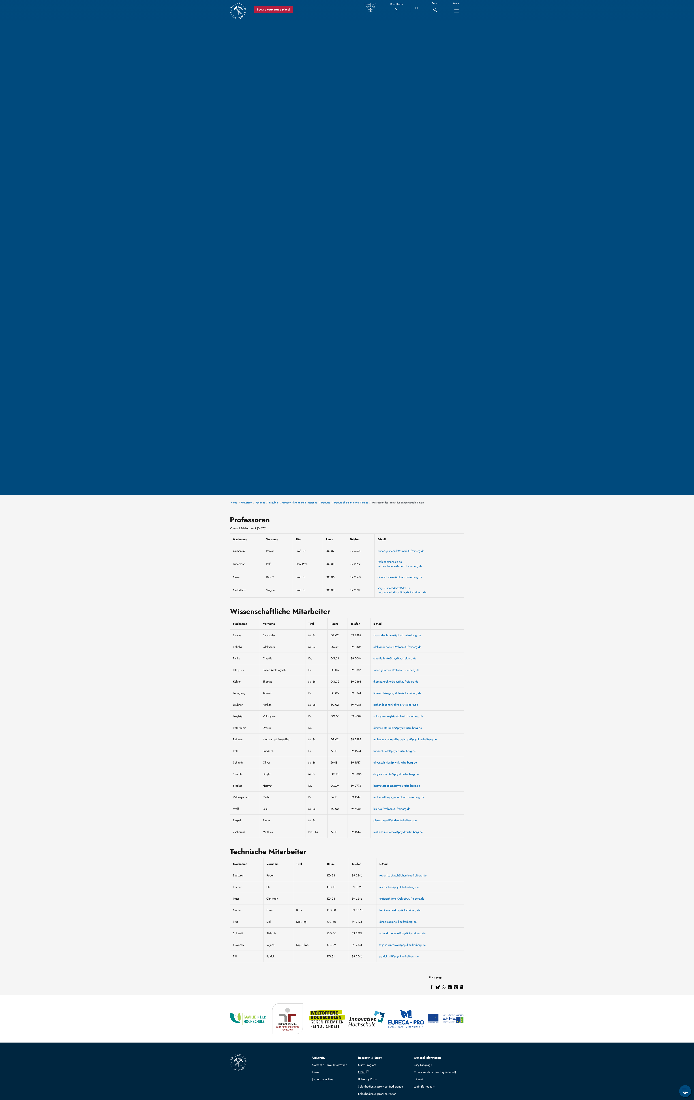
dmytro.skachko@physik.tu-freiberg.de (396, 774)
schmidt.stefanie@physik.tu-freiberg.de (402, 933)
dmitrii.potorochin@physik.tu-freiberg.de (397, 728)
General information (427, 1058)
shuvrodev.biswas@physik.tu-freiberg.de (397, 635)
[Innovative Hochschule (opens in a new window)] (366, 1019)
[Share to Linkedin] (449, 987)
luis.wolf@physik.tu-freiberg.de (391, 809)
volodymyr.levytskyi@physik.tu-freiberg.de (398, 716)
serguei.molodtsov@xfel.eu (394, 588)
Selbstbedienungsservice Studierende (380, 1086)
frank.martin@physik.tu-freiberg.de (399, 910)
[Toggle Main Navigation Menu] (456, 10)
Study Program (367, 1065)
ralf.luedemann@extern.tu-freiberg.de (400, 566)
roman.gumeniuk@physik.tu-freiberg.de (401, 551)
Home (234, 502)
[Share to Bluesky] (437, 987)
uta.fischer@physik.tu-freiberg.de (399, 887)
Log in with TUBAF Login (437, 1086)
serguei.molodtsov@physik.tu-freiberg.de (402, 592)
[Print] (461, 987)
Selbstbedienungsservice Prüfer (377, 1094)
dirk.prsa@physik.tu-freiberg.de (398, 922)
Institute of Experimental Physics (351, 502)
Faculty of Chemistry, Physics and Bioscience (293, 502)
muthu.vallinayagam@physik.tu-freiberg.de (398, 797)
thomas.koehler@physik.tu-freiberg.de (395, 681)
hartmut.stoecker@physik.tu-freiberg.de (396, 786)
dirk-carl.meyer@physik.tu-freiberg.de (400, 577)
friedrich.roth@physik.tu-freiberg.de (394, 751)
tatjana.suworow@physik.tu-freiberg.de (402, 945)
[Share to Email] (456, 987)
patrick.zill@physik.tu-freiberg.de (399, 956)
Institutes (325, 502)
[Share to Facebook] (431, 987)
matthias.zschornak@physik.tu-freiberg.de (398, 832)
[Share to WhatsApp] (443, 987)
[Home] (238, 10)
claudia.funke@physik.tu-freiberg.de (394, 658)
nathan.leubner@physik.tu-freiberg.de (395, 705)
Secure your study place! (273, 9)
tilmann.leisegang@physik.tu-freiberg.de (397, 693)
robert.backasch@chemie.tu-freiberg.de (403, 875)
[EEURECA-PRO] (406, 1019)
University (246, 502)
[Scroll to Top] (685, 1076)
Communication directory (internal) (435, 1072)
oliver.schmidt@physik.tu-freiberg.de (395, 762)
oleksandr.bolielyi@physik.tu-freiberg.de (397, 647)
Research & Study (370, 1058)
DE (417, 8)
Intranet (418, 1079)
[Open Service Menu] (685, 1091)
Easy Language (423, 1065)
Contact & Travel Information (329, 1065)
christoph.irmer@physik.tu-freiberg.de (401, 899)
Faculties (260, 502)
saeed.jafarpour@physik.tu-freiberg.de (396, 670)
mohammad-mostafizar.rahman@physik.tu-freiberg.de (405, 739)
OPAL (361, 1072)
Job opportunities (322, 1079)
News (315, 1072)
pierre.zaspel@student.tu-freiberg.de (395, 820)
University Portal (367, 1079)
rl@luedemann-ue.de (390, 562)
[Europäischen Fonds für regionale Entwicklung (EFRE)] (445, 1019)
